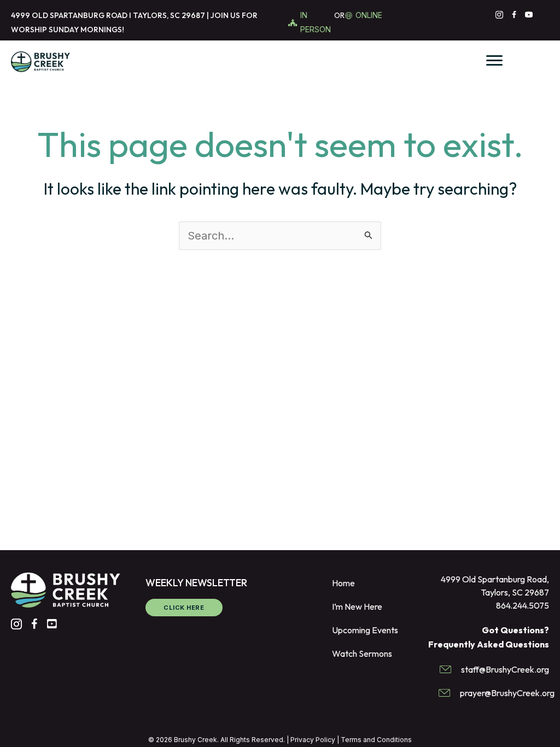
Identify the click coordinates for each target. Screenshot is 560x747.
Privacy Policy (312, 740)
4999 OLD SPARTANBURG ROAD (69, 15)
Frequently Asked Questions (488, 644)
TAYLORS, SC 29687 (169, 15)
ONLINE (368, 15)
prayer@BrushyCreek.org (507, 692)
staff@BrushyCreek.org (505, 669)
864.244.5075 (522, 605)
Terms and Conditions (376, 740)
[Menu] (494, 60)
